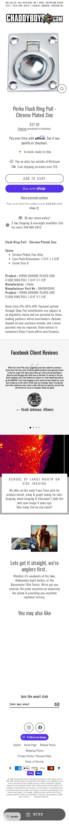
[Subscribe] (56, 704)
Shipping (22, 128)
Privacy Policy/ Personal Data (34, 756)
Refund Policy (48, 745)
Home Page (30, 745)
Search (17, 745)
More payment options (34, 198)
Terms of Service (34, 761)
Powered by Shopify (41, 796)
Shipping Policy (35, 750)
